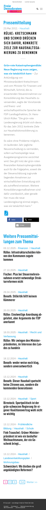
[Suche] (36, 9)
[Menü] (41, 9)
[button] (14, 220)
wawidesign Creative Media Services (22, 503)
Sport (33, 398)
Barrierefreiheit (17, 2)
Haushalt (24, 28)
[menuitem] (17, 1)
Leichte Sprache (30, 2)
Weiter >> (32, 482)
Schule (30, 428)
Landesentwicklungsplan (16, 458)
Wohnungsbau (11, 462)
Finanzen (23, 248)
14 (22, 482)
